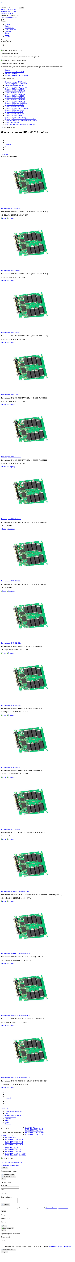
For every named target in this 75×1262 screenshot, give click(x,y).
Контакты (8, 36)
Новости (7, 33)
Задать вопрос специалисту (9, 17)
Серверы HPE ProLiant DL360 (15, 96)
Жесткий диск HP (11, 208)
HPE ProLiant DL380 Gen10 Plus (15, 1155)
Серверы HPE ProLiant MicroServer (16, 108)
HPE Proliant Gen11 (11, 1137)
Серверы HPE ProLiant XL (13, 115)
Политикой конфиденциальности (57, 1208)
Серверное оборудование (13, 1111)
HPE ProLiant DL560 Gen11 (14, 1144)
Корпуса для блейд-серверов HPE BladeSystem (20, 119)
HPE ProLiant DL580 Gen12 (34, 1134)
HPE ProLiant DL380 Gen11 (14, 1141)
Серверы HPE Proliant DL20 (14, 92)
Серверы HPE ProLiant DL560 (15, 101)
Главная (7, 24)
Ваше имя (4, 1185)
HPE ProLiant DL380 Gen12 (34, 1131)
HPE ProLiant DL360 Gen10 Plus (15, 1153)
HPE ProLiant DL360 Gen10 (14, 1150)
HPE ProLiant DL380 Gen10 (14, 1151)
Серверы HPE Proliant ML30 (14, 112)
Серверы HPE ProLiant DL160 (15, 89)
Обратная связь (14, 1166)
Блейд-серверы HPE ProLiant (14, 85)
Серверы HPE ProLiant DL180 (15, 91)
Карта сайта (5, 1166)
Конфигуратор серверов (13, 1115)
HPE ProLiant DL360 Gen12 (34, 1129)
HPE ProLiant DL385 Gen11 (14, 1143)
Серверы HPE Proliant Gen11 (14, 105)
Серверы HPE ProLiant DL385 (15, 99)
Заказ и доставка (10, 29)
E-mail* (3, 1189)
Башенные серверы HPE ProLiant (16, 84)
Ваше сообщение (6, 1197)
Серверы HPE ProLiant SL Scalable (16, 87)
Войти (3, 9)
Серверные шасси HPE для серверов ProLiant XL (21, 120)
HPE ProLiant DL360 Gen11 (14, 1139)
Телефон (3, 1193)
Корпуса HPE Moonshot (12, 122)
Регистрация (12, 9)
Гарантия (8, 31)
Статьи (7, 35)
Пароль (3, 1222)
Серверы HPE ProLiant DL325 (15, 94)
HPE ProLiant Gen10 (11, 1148)
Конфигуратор (9, 28)
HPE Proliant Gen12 (31, 1127)
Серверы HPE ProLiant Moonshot (15, 117)
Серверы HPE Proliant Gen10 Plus (16, 103)
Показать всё (5, 154)
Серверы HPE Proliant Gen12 (14, 106)
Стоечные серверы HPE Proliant (15, 82)
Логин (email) (5, 1218)
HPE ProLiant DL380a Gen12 (34, 1132)
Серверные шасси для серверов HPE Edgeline (20, 124)
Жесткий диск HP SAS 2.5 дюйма (16, 953)
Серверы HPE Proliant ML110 (14, 110)
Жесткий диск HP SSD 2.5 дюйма (15, 891)
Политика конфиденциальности (11, 1162)
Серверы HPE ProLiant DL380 (15, 98)
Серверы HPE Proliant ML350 (14, 113)
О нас (6, 26)
